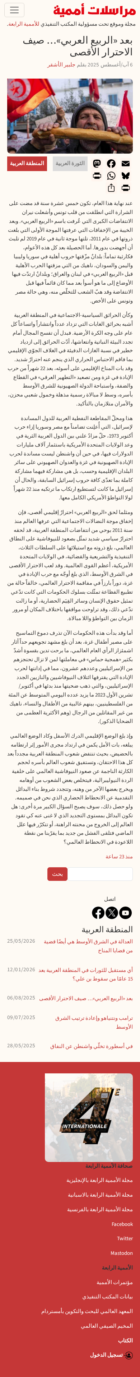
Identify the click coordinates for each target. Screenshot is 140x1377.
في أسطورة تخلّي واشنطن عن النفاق (91, 1046)
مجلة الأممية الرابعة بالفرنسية (100, 1209)
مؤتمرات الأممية (115, 1282)
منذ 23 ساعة (119, 856)
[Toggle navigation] (14, 10)
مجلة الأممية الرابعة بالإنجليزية (99, 1180)
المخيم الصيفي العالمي (107, 1326)
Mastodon (122, 1253)
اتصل (110, 899)
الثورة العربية (70, 163)
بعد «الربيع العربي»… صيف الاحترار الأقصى (86, 998)
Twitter (125, 1238)
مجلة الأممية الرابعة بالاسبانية (100, 1195)
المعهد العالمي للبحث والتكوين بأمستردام (87, 1311)
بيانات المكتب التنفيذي (107, 1297)
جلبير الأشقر (61, 65)
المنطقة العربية (27, 163)
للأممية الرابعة (23, 24)
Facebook (122, 1224)
